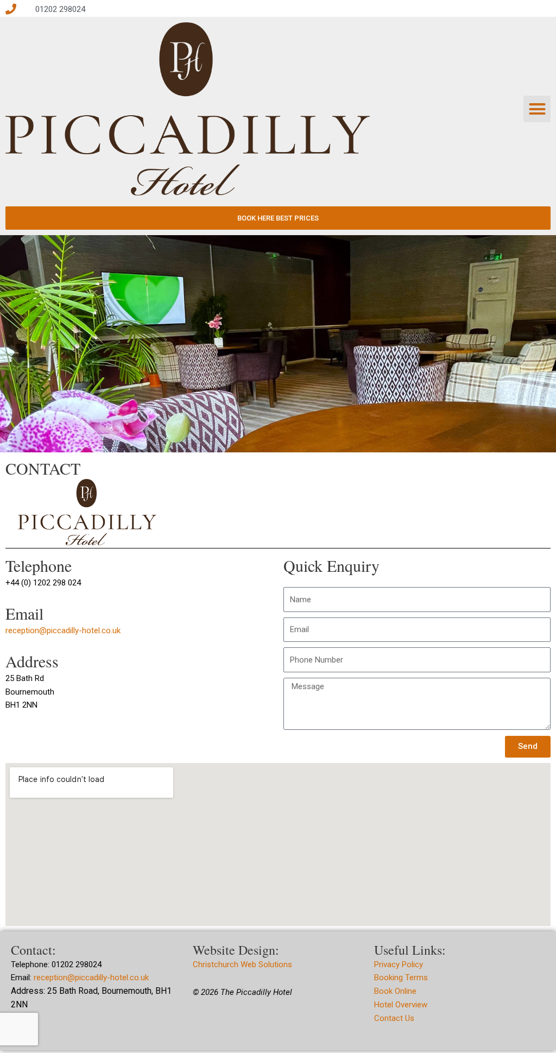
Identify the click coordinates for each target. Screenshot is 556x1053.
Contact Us (394, 1018)
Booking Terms (401, 977)
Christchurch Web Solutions (243, 964)
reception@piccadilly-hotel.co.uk (63, 630)
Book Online (395, 991)
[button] (537, 109)
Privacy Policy (398, 964)
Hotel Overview (400, 1005)
